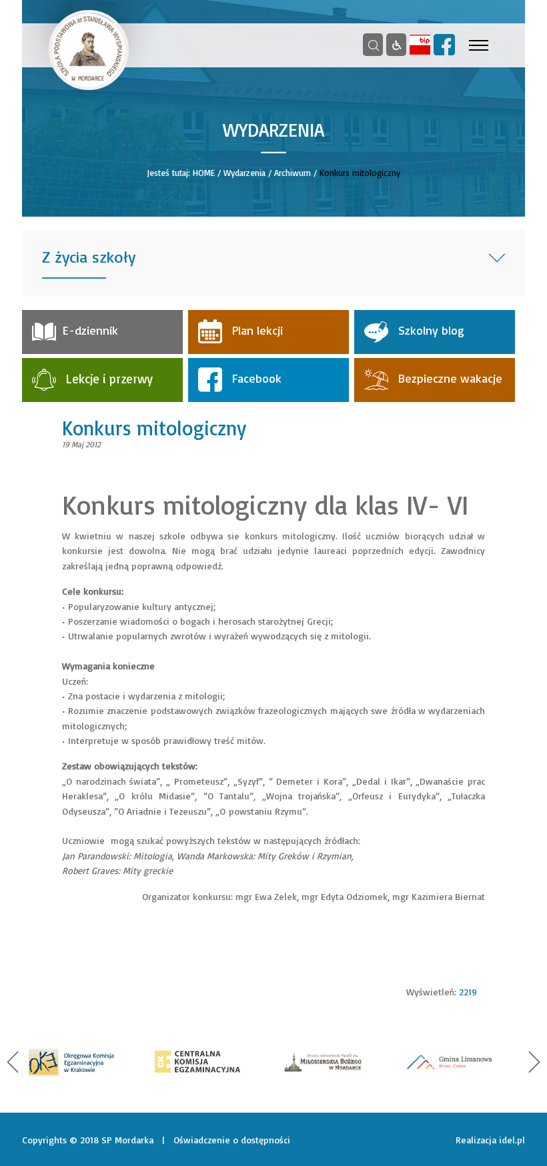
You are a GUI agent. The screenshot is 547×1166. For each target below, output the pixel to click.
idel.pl (512, 1139)
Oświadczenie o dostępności (231, 1139)
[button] (12, 1062)
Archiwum (292, 172)
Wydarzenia (244, 172)
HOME (204, 172)
